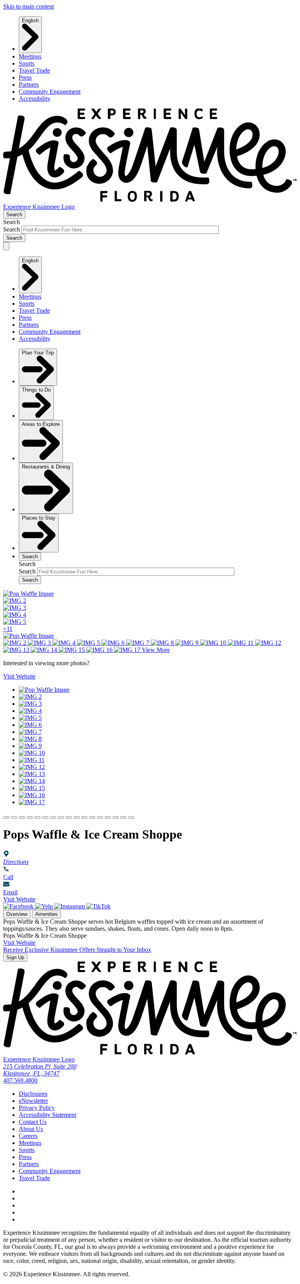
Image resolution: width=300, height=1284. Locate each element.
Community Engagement (49, 91)
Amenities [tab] (46, 914)
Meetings (30, 56)
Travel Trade (34, 70)
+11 (7, 628)
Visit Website (19, 899)
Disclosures (33, 1093)
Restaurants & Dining (46, 467)
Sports (26, 63)
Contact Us (32, 1121)
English (30, 20)
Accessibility (34, 98)
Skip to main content (28, 6)
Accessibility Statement (47, 1114)
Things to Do (36, 390)
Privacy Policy (37, 1107)
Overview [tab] (16, 914)
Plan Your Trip (38, 353)
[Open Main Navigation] (6, 246)
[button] (6, 817)
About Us (31, 1129)
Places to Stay (38, 518)
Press (25, 77)
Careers (28, 1136)
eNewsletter (33, 1100)
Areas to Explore (41, 424)
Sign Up (15, 957)
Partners (29, 84)
